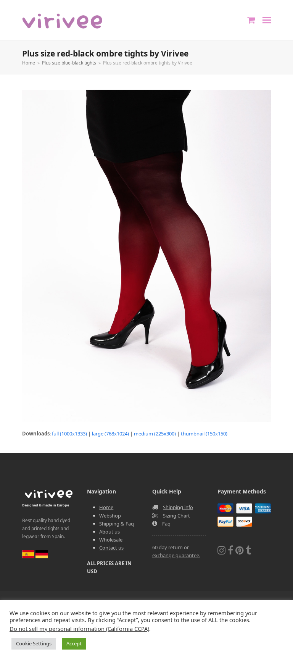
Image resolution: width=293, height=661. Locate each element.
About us (109, 531)
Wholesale (110, 539)
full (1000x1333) (69, 433)
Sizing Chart (176, 515)
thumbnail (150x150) (204, 433)
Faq (166, 523)
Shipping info (178, 507)
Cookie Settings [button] (34, 643)
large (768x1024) (110, 433)
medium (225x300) (155, 433)
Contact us (111, 547)
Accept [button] (74, 643)
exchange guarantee (175, 555)
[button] (266, 20)
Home (106, 507)
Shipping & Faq (116, 523)
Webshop (110, 515)
